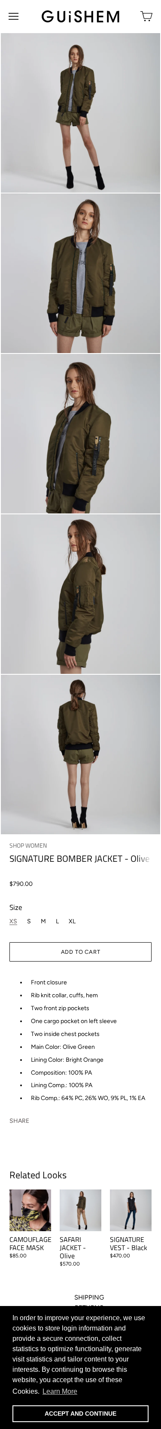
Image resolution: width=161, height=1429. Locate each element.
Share (19, 1120)
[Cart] (146, 16)
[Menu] (13, 16)
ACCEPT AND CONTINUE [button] (80, 1413)
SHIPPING (89, 1297)
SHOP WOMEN (28, 845)
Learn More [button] (60, 1391)
